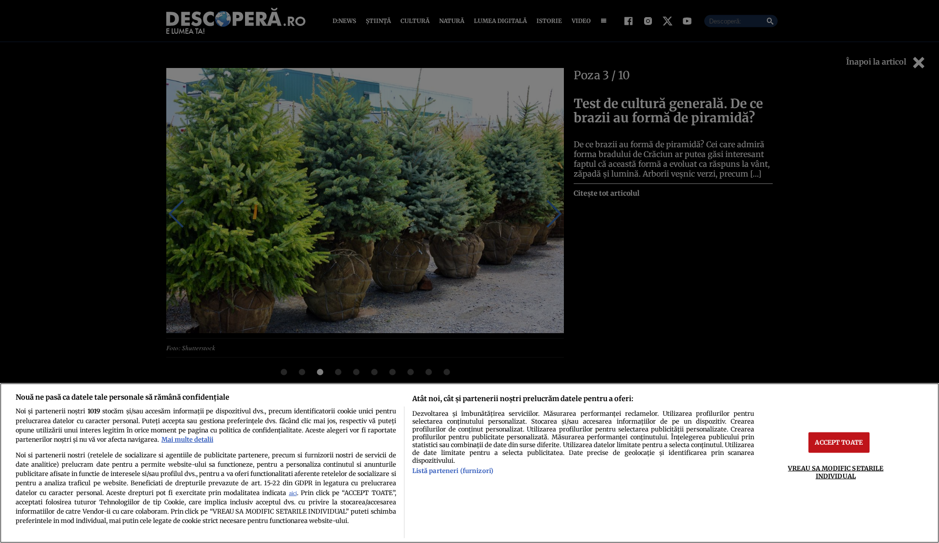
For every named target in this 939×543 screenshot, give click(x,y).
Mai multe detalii (187, 439)
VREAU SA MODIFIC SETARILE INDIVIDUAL (835, 471)
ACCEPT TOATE (839, 442)
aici (293, 493)
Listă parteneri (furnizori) (452, 471)
